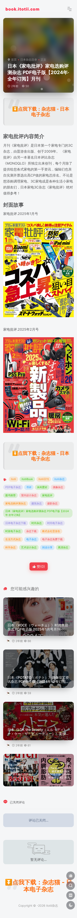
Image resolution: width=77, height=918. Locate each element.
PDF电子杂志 (13, 487)
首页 (14, 59)
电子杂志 (31, 539)
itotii (13, 479)
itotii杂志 (59, 479)
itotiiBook (27, 479)
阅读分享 (47, 547)
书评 (28, 487)
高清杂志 (63, 547)
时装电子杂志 (13, 531)
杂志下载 (31, 531)
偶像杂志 (58, 487)
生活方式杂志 (13, 539)
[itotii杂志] (22, 8)
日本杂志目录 (28, 59)
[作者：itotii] (8, 641)
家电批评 (47, 495)
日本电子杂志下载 (15, 523)
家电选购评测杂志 (15, 503)
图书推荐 (10, 495)
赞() (40, 566)
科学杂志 (10, 547)
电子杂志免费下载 (52, 539)
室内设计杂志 (29, 495)
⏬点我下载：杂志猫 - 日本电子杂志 (40, 111)
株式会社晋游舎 (51, 531)
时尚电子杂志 (55, 523)
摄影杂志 (52, 503)
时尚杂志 (36, 523)
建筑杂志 (36, 503)
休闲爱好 (42, 487)
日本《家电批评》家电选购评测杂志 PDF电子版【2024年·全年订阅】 (37, 513)
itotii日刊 (43, 479)
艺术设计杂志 (29, 547)
